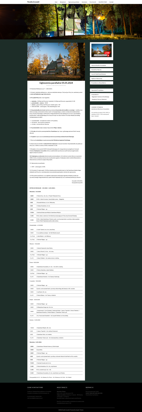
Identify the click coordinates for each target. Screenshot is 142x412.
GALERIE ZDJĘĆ (103, 2)
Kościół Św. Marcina (96, 69)
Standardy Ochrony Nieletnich (99, 99)
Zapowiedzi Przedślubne (97, 90)
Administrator (62, 85)
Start (56, 2)
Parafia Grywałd (33, 2)
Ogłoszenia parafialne (73, 2)
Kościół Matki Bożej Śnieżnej (98, 74)
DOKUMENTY (95, 94)
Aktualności (63, 2)
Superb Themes (79, 410)
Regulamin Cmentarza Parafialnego (100, 96)
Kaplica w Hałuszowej (96, 78)
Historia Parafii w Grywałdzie (98, 65)
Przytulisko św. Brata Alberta (98, 83)
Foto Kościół (93, 2)
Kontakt (111, 2)
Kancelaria (84, 2)
